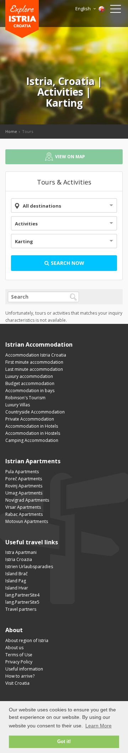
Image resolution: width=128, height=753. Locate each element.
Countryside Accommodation (35, 412)
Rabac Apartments (24, 514)
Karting (24, 241)
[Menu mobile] (115, 10)
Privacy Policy (18, 662)
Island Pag (15, 581)
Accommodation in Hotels (31, 426)
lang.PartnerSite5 (22, 602)
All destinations (42, 206)
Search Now (66, 263)
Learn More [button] (98, 725)
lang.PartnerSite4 (22, 595)
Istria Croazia (18, 559)
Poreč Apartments (23, 479)
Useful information (24, 669)
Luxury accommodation (29, 376)
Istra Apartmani (21, 552)
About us (14, 648)
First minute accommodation (34, 362)
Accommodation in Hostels (32, 433)
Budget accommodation (29, 383)
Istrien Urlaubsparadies (29, 567)
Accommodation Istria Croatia (35, 355)
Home (11, 131)
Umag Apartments (23, 493)
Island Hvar (16, 588)
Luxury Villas (17, 405)
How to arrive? (19, 676)
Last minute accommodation (34, 369)
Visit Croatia (17, 683)
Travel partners (20, 609)
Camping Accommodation (31, 440)
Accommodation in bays (29, 391)
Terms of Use (18, 655)
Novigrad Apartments (27, 500)
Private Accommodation (29, 419)
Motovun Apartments (26, 521)
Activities (26, 223)
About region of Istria (26, 640)
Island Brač (16, 574)
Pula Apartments (22, 472)
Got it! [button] (64, 741)
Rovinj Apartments (23, 486)
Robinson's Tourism (25, 398)
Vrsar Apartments (23, 507)
